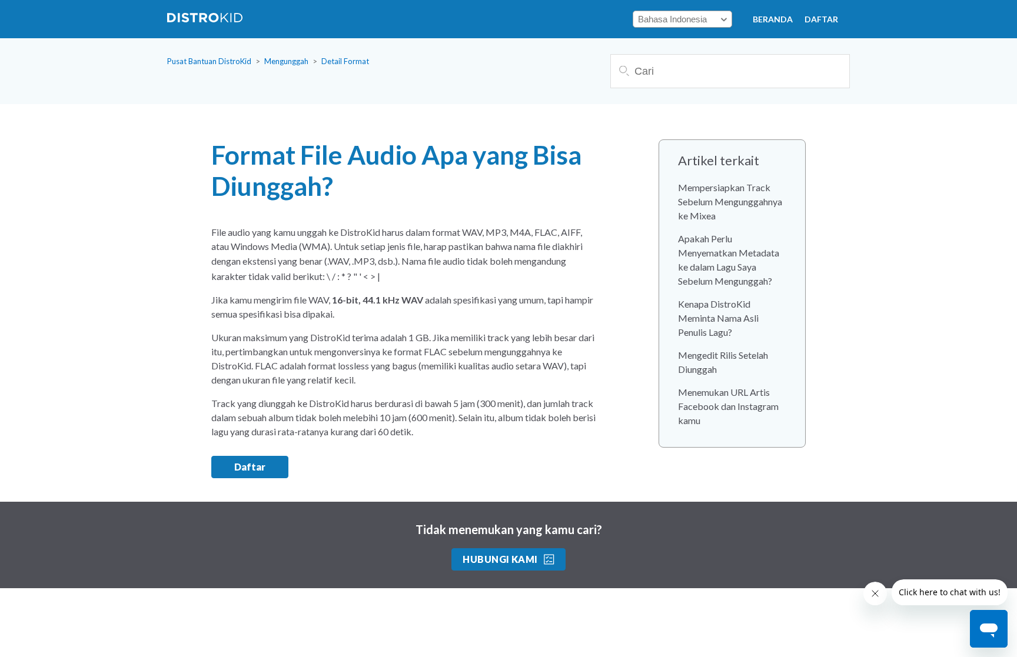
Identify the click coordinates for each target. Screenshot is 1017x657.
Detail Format (345, 61)
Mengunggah (286, 61)
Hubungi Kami (500, 559)
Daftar (821, 19)
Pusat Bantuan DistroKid (209, 61)
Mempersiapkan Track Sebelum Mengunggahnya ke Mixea (730, 201)
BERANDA (773, 19)
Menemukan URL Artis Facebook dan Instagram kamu (728, 406)
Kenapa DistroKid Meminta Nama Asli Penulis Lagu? (718, 318)
